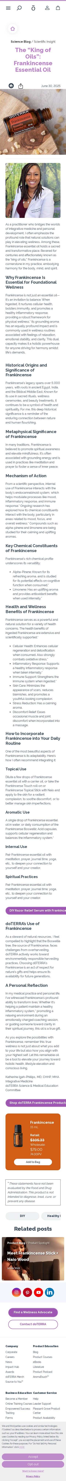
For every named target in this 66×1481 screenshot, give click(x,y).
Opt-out (33, 1464)
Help (35, 1398)
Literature (38, 1366)
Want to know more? (33, 1471)
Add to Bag (33, 1162)
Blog (35, 1352)
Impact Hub (12, 1366)
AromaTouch (41, 1376)
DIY (22, 1216)
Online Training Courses (19, 1403)
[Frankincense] (18, 1136)
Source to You (14, 1381)
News (9, 1361)
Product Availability (44, 1417)
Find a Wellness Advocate (33, 1312)
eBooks (37, 1361)
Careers (10, 1356)
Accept (33, 1456)
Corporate (11, 1352)
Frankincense (42, 1122)
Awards (10, 1371)
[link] (47, 8)
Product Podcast (42, 1371)
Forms (9, 1417)
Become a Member (16, 1398)
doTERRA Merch (15, 1376)
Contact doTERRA (33, 1324)
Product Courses (42, 1356)
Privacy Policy (33, 1476)
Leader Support (42, 1403)
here (22, 1447)
